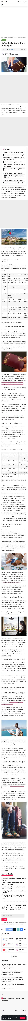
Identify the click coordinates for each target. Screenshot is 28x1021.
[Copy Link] (10, 49)
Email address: (5, 913)
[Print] (12, 49)
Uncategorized (4, 968)
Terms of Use (9, 1018)
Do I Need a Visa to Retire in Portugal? (13, 182)
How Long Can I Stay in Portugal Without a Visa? (14, 169)
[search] (18, 1)
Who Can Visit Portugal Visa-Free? (13, 162)
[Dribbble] (21, 949)
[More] (14, 49)
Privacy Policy (9, 923)
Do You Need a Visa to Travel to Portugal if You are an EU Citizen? (14, 158)
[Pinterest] (7, 944)
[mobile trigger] (2, 1)
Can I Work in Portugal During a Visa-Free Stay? (14, 176)
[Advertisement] (14, 21)
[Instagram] (21, 944)
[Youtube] (7, 949)
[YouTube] (23, 1010)
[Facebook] (7, 939)
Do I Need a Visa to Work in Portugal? (13, 173)
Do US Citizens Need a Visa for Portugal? (14, 155)
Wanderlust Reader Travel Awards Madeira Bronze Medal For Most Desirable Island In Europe (12, 896)
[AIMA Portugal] (5, 1)
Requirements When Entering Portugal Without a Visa (14, 165)
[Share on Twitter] (7, 49)
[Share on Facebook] (5, 49)
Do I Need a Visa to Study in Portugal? (13, 180)
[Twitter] (21, 939)
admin (6, 53)
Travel (3, 39)
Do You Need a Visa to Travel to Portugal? (14, 152)
